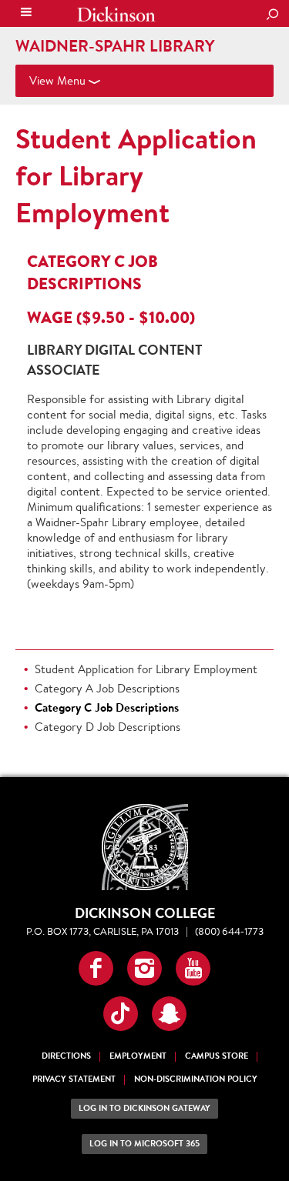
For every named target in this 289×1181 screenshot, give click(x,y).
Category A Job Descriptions (107, 688)
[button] (96, 968)
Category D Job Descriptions (107, 726)
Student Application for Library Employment (136, 175)
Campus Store (216, 1056)
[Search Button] (272, 15)
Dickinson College (116, 14)
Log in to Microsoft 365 (144, 1143)
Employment (137, 1056)
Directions (66, 1056)
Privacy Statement (74, 1079)
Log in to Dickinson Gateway (144, 1108)
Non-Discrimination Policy (195, 1079)
